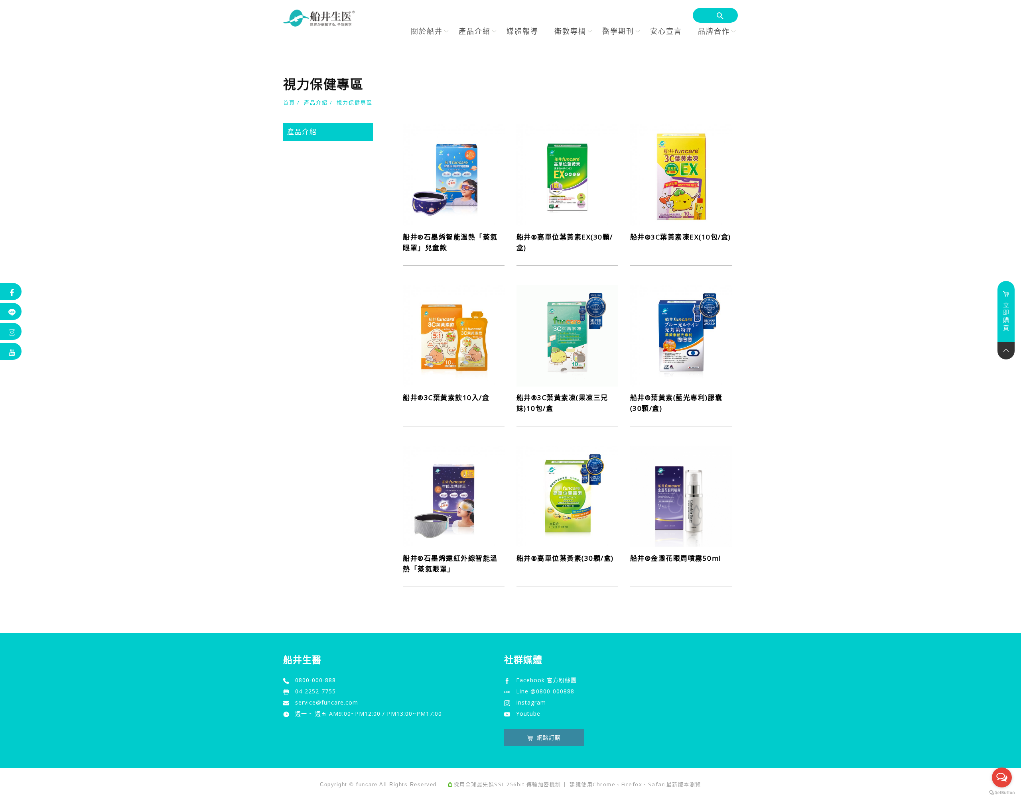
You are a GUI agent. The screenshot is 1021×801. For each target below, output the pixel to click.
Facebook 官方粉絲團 (546, 680)
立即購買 (1006, 316)
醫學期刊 (618, 31)
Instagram (531, 702)
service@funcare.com (326, 702)
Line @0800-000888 (545, 691)
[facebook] (11, 291)
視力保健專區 (355, 102)
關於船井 (427, 31)
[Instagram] (11, 331)
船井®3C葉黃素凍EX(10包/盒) (680, 236)
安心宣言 (666, 31)
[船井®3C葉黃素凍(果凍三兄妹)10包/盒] (567, 335)
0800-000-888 (315, 680)
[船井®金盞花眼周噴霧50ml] (681, 495)
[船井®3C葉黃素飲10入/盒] (454, 335)
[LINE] (11, 311)
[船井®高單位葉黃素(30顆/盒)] (567, 495)
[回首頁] (319, 18)
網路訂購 (549, 737)
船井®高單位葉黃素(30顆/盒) (565, 558)
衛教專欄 (570, 31)
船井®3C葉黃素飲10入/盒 (446, 397)
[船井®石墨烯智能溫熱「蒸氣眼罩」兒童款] (454, 174)
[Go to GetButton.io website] (1002, 792)
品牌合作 (714, 31)
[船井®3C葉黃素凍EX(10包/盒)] (681, 174)
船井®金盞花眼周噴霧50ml (675, 558)
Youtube (528, 713)
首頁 (289, 102)
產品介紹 (475, 31)
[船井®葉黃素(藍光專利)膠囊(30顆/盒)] (681, 335)
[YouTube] (11, 351)
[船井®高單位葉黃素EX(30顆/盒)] (567, 174)
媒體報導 (522, 31)
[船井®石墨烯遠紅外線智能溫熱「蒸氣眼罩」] (454, 495)
